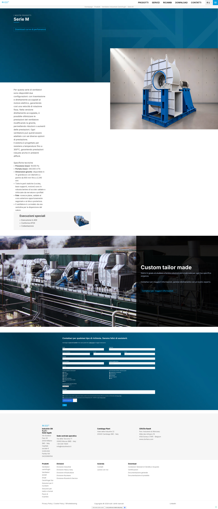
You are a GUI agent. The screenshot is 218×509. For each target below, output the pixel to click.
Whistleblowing (71, 504)
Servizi (156, 3)
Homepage (89, 7)
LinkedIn (173, 504)
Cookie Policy (59, 504)
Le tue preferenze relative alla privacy (114, 507)
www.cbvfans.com (146, 439)
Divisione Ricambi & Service (67, 478)
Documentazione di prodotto (138, 475)
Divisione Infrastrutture (65, 473)
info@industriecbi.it (64, 446)
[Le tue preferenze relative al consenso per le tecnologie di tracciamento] (216, 507)
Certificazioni (133, 470)
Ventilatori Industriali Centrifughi (114, 7)
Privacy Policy (47, 504)
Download (181, 3)
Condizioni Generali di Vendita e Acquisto (143, 467)
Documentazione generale (138, 473)
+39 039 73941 (62, 444)
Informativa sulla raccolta (98, 507)
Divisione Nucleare (64, 475)
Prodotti (143, 3)
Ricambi (167, 3)
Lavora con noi (102, 470)
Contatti (196, 3)
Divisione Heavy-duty (65, 470)
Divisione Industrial (64, 467)
